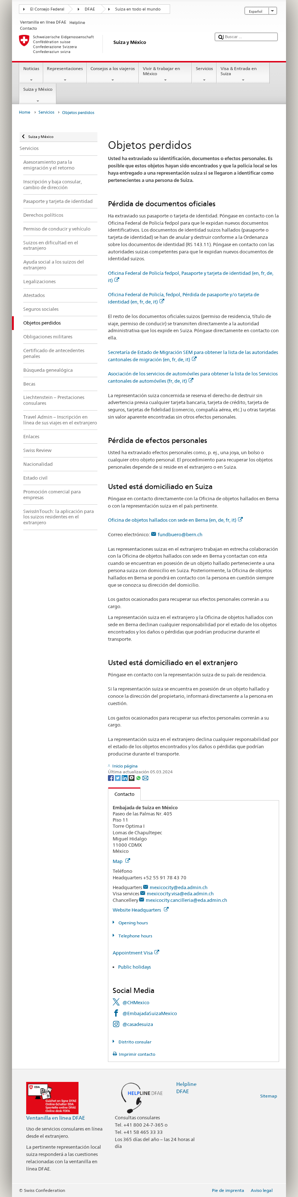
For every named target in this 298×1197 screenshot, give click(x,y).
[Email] (145, 777)
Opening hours (132, 922)
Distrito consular (134, 1042)
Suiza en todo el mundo (138, 9)
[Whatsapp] (139, 777)
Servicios (204, 68)
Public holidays (134, 967)
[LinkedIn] (125, 777)
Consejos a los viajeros (112, 68)
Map (118, 861)
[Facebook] (111, 777)
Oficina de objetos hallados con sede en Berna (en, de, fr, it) (172, 520)
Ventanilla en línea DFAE (55, 1118)
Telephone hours (134, 936)
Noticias (31, 68)
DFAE (90, 9)
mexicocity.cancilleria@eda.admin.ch (186, 900)
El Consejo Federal (47, 9)
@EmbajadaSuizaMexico (149, 1013)
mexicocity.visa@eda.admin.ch (180, 893)
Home (24, 112)
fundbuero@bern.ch (180, 534)
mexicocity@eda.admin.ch (179, 887)
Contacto (121, 794)
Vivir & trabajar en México (161, 71)
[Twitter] (118, 777)
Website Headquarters (137, 910)
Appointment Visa (133, 953)
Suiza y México (37, 89)
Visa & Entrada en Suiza (239, 71)
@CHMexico (135, 1002)
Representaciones (65, 68)
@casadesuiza (137, 1024)
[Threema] (132, 777)
